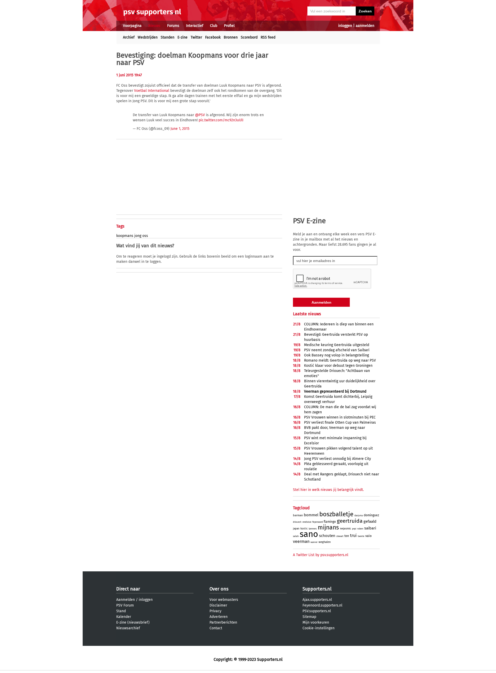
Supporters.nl (317, 589)
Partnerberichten (223, 622)
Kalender (123, 617)
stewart (339, 536)
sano (309, 534)
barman (298, 515)
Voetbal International (151, 90)
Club (213, 26)
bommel (311, 515)
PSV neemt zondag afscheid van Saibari (336, 350)
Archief (129, 37)
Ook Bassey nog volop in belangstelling (336, 355)
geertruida (349, 521)
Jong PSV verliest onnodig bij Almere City (337, 459)
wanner (314, 542)
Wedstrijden (148, 37)
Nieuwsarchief (128, 628)
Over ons (219, 589)
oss (145, 236)
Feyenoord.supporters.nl (322, 605)
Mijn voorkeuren (316, 622)
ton (346, 536)
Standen (167, 37)
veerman (301, 541)
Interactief (194, 26)
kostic (304, 528)
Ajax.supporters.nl (317, 599)
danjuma (358, 515)
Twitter (196, 37)
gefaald (369, 521)
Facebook (213, 37)
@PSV (200, 115)
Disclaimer (218, 605)
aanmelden (365, 26)
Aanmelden (125, 599)
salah (296, 536)
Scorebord (249, 37)
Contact (216, 628)
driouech (297, 522)
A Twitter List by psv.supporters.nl (320, 555)
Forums (173, 26)
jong (137, 236)
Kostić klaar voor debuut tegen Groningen (338, 365)
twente (361, 536)
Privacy (215, 611)
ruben (360, 528)
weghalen (325, 542)
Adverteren (219, 617)
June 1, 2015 (180, 128)
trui (353, 535)
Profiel (229, 26)
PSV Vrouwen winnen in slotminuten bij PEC (340, 417)
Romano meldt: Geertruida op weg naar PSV (340, 360)
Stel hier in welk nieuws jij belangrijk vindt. (328, 490)
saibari (370, 528)
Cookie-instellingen (319, 628)
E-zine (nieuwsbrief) (133, 622)
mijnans (328, 527)
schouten (327, 535)
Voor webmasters (224, 599)
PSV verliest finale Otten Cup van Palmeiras (340, 422)
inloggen (345, 26)
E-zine (182, 37)
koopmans (124, 236)
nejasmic (345, 528)
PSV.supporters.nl (317, 611)
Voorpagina (132, 26)
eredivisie (307, 522)
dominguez (371, 515)
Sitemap (309, 617)
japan (296, 528)
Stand (121, 611)
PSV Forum (125, 605)
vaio (368, 536)
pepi (354, 529)
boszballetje (336, 514)
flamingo (330, 522)
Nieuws (154, 26)
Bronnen (231, 37)
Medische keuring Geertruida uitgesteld (336, 345)
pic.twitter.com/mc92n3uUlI (221, 120)
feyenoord (317, 522)
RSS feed (268, 37)
